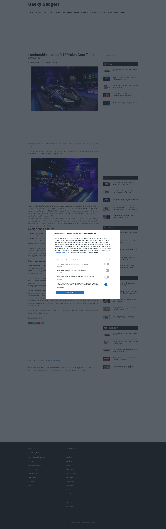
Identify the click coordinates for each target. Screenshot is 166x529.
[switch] (106, 264)
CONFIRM (69, 292)
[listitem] (83, 260)
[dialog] (83, 264)
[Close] (116, 234)
